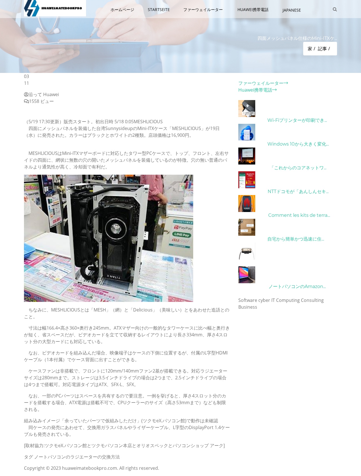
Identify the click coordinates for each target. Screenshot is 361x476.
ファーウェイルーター (203, 9)
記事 (322, 49)
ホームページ (122, 9)
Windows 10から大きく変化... (298, 144)
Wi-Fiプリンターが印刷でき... (297, 120)
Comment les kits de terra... (299, 215)
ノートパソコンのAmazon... (297, 286)
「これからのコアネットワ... (298, 167)
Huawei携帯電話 (253, 9)
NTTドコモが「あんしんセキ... (298, 191)
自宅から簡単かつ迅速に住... (295, 239)
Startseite (159, 9)
